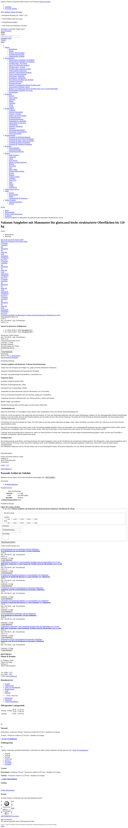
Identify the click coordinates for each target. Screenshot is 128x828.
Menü (2, 42)
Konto (3, 207)
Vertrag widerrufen (12, 695)
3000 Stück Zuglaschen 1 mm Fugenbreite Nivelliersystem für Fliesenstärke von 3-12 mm (31, 628)
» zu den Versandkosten (9, 739)
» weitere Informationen (9, 779)
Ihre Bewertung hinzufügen (9, 357)
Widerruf (7, 693)
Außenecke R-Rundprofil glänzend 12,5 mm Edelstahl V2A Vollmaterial (25, 577)
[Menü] (10, 801)
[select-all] (50, 477)
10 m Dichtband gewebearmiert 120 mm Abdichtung (18, 615)
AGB (6, 691)
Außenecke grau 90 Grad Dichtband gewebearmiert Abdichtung (22, 589)
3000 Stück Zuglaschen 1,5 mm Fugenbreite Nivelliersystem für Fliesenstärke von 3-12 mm (31, 564)
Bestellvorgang (9, 689)
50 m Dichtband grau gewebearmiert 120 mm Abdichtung (20, 551)
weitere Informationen (8, 790)
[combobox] (10, 36)
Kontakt (7, 684)
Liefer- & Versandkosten (12, 687)
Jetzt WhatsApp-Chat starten (10, 816)
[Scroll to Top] (2, 826)
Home (7, 210)
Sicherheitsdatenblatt (11, 484)
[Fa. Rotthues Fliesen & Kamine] (11, 12)
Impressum (8, 700)
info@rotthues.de (6, 469)
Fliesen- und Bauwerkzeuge (13, 214)
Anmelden (8, 7)
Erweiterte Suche (6, 38)
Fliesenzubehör (9, 212)
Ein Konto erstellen (11, 8)
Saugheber (8, 216)
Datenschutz (9, 698)
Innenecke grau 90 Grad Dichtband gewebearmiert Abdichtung (22, 641)
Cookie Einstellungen (11, 701)
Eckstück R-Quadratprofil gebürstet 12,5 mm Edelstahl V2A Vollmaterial (25, 602)
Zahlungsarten (9, 685)
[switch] (7, 813)
